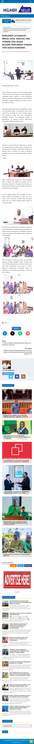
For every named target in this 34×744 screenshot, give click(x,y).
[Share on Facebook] (5, 333)
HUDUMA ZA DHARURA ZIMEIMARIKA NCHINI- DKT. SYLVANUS (19, 662)
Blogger (13, 565)
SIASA (8, 27)
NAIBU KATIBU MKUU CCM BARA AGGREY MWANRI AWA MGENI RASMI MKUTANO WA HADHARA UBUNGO (15, 523)
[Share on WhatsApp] (20, 333)
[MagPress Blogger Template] (17, 8)
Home (4, 27)
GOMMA (20, 742)
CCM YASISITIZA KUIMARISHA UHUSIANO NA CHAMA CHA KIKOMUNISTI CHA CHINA (16, 492)
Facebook (28, 565)
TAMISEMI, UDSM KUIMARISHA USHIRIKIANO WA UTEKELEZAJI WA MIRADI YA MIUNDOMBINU (19, 651)
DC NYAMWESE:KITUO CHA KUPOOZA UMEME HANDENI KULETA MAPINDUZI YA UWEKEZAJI (16, 461)
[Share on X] (12, 333)
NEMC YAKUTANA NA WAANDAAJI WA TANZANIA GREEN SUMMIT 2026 (19, 685)
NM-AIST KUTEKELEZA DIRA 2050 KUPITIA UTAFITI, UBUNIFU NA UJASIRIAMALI (18, 639)
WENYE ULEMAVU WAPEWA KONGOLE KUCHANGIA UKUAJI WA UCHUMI (19, 696)
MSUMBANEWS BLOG (9, 740)
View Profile (9, 373)
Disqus (20, 565)
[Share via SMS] (28, 333)
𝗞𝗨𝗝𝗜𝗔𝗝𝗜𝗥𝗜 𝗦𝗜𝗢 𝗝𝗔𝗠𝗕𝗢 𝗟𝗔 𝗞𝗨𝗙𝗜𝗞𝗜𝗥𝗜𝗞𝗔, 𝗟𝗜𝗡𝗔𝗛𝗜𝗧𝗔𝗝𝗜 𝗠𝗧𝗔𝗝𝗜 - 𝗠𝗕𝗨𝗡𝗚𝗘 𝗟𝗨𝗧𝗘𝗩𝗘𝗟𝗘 (15, 416)
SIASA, (28, 51)
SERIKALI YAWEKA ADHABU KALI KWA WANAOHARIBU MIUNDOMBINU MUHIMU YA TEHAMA (19, 708)
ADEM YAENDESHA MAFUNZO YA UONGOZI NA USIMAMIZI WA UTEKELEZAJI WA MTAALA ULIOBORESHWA (18, 626)
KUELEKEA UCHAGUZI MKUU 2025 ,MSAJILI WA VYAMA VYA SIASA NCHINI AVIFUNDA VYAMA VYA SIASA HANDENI (17, 41)
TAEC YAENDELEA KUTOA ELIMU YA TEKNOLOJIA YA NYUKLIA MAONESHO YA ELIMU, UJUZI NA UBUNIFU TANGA (19, 674)
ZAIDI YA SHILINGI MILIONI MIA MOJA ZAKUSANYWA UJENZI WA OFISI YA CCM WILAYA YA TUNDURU (16, 437)
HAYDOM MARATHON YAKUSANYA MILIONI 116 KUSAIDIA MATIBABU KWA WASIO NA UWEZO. (20, 602)
